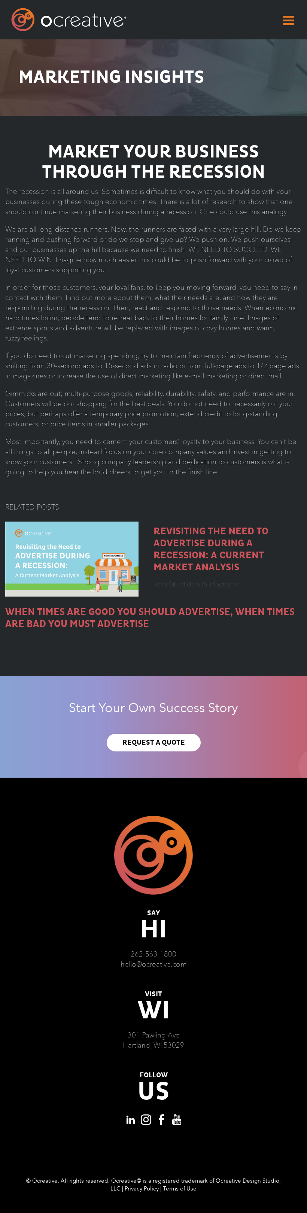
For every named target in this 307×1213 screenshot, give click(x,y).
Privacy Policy (142, 1188)
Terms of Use (180, 1188)
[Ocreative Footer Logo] (153, 818)
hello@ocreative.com (154, 964)
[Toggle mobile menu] (289, 20)
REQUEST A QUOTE (153, 742)
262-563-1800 (153, 953)
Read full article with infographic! (197, 584)
